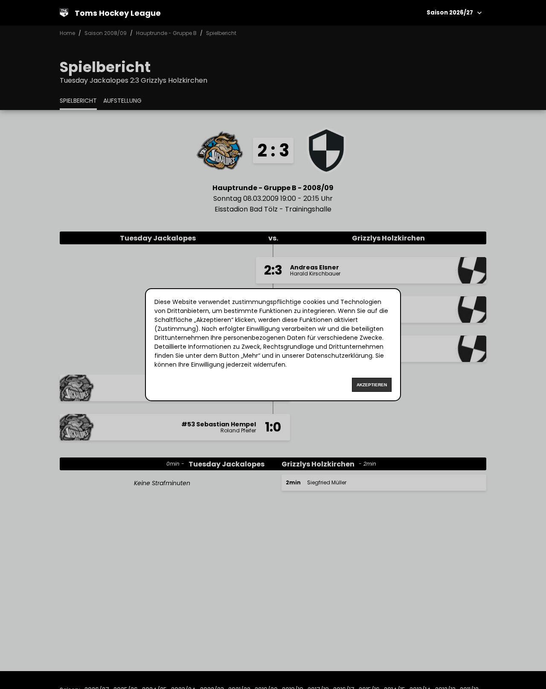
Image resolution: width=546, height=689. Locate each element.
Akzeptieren (372, 384)
